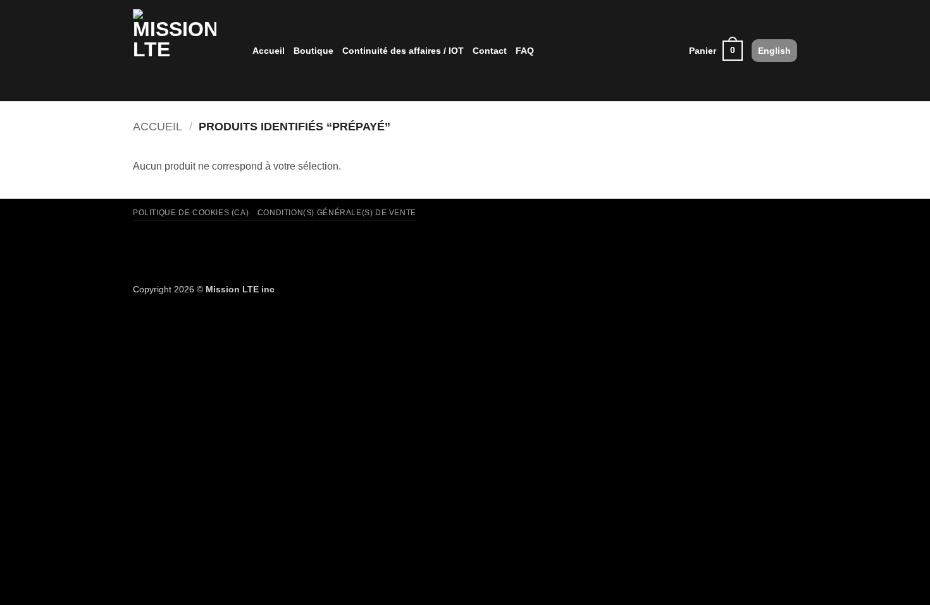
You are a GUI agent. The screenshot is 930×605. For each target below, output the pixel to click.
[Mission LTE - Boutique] (183, 50)
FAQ (525, 51)
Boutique (313, 51)
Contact (490, 51)
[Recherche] (674, 51)
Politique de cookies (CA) (191, 212)
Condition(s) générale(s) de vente (336, 212)
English (774, 51)
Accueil (268, 51)
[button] (716, 51)
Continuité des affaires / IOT (403, 51)
